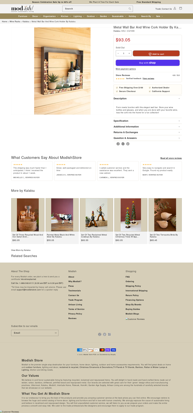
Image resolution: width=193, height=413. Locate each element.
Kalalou (117, 30)
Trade (158, 8)
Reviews (72, 318)
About (71, 276)
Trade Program (75, 300)
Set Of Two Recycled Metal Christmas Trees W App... (128, 236)
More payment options (126, 68)
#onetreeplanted (28, 279)
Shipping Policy (133, 286)
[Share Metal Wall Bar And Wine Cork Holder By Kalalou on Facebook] (117, 143)
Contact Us (167, 8)
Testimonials (74, 290)
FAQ (128, 276)
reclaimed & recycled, (69, 367)
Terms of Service (76, 309)
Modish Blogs (132, 313)
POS (94, 354)
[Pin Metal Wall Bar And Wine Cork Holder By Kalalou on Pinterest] (127, 143)
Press (71, 286)
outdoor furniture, (33, 367)
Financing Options (135, 300)
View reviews (148, 78)
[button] (180, 8)
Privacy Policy (75, 313)
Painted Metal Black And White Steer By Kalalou (61, 236)
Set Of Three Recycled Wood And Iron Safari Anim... (27, 236)
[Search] (130, 9)
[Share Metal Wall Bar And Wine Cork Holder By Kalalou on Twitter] (122, 143)
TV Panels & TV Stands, (124, 367)
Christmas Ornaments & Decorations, (96, 367)
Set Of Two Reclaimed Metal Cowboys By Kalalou (94, 236)
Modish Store (88, 354)
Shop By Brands (133, 304)
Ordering (130, 281)
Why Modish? (75, 281)
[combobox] (97, 9)
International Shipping (136, 290)
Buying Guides (133, 309)
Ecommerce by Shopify (108, 354)
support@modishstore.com (29, 289)
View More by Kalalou (21, 250)
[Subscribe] (55, 333)
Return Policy (132, 295)
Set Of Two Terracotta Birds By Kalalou (164, 236)
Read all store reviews (171, 158)
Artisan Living (75, 304)
